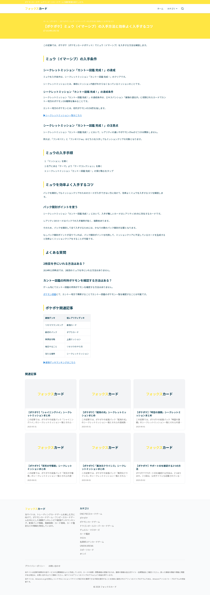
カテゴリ (171, 8)
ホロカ (83, 537)
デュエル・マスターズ (90, 529)
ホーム (160, 8)
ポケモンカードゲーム (90, 521)
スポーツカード (87, 549)
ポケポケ (53, 21)
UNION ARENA (86, 545)
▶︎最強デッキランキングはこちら (59, 362)
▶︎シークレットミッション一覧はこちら (62, 115)
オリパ (83, 553)
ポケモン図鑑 (49, 294)
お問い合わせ (54, 565)
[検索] (182, 8)
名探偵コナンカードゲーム (92, 541)
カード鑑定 (85, 533)
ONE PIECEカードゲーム (91, 513)
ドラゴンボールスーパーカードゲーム (97, 525)
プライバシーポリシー (35, 565)
